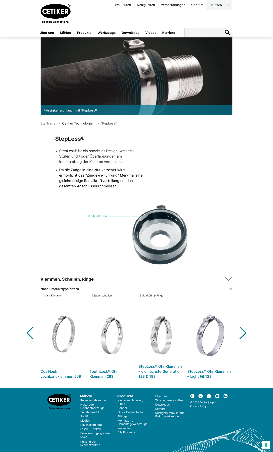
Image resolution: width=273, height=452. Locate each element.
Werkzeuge (107, 33)
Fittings (122, 416)
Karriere (168, 33)
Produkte (84, 33)
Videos (150, 33)
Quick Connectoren (130, 412)
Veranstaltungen (173, 5)
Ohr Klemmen (54, 295)
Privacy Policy (198, 406)
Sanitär (85, 416)
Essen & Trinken (90, 429)
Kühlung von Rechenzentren (90, 443)
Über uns (47, 33)
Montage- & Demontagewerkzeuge (132, 422)
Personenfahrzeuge (93, 400)
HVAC (84, 437)
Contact (197, 5)
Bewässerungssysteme (95, 433)
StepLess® (109, 123)
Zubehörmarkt (89, 412)
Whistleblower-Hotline (169, 400)
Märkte (65, 33)
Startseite (48, 123)
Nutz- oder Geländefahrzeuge (92, 406)
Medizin (85, 420)
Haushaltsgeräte (91, 424)
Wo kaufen (123, 5)
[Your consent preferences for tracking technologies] (266, 445)
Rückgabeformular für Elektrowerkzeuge (169, 414)
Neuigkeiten (146, 5)
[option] (63, 343)
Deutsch (215, 5)
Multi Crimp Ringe (152, 295)
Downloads (130, 33)
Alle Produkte (126, 432)
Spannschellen (103, 295)
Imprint (213, 402)
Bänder (122, 408)
